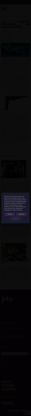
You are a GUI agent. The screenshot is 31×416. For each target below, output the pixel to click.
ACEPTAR (10, 214)
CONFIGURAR (15, 218)
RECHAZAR (21, 214)
